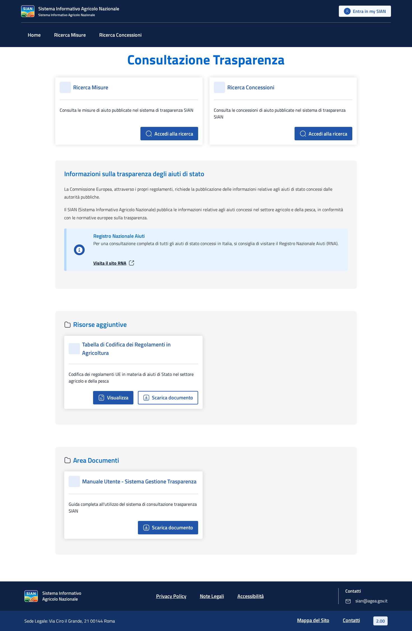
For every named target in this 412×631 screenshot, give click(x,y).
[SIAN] (70, 11)
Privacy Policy (171, 596)
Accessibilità (250, 596)
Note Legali (212, 596)
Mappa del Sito (313, 620)
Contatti (351, 620)
